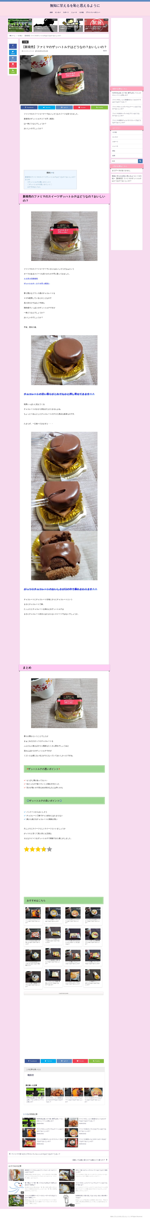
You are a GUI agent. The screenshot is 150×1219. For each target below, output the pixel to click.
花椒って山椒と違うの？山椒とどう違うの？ (88, 1160)
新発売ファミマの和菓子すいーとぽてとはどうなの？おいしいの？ (52, 940)
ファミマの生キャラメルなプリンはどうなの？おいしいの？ (72, 921)
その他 (81, 12)
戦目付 (105, 50)
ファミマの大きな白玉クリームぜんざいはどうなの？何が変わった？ (33, 963)
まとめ (27, 179)
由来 (51, 12)
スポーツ (66, 12)
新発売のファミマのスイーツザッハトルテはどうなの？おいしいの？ (50, 177)
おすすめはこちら (34, 187)
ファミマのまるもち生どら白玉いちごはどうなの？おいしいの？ (33, 942)
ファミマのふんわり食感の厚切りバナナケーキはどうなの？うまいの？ (52, 983)
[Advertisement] (64, 151)
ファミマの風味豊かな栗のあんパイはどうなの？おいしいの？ (52, 962)
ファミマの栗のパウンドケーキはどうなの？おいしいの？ (92, 962)
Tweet (13, 53)
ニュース (74, 12)
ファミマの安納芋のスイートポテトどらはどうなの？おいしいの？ (92, 983)
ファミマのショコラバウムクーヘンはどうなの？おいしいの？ (33, 921)
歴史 (113, 151)
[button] (10, 25)
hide (52, 172)
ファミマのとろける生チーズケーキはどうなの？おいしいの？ (92, 921)
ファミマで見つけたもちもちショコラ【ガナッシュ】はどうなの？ (72, 942)
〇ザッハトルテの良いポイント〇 (39, 184)
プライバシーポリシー (93, 12)
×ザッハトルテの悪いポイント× (39, 182)
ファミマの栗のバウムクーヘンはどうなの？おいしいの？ (72, 962)
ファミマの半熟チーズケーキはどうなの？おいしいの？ (52, 920)
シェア (13, 47)
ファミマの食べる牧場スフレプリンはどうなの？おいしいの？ (33, 985)
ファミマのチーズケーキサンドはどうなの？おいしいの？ (72, 983)
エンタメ (58, 12)
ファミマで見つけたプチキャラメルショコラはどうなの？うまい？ (35, 1154)
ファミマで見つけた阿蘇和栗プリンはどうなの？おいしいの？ (92, 942)
